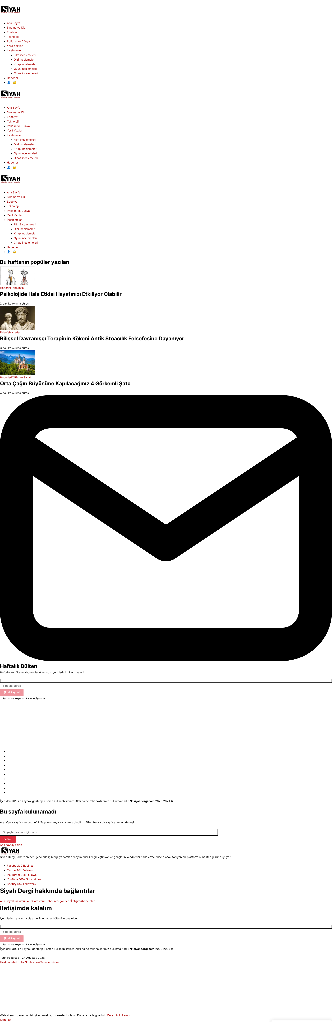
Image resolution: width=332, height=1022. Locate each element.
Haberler (12, 247)
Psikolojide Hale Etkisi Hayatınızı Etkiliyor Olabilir (61, 294)
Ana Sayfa (13, 192)
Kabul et (5, 1019)
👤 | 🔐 (11, 251)
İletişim (75, 901)
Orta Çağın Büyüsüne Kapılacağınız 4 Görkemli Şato (65, 383)
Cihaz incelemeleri (26, 242)
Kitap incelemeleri (25, 233)
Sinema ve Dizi (16, 197)
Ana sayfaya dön (11, 845)
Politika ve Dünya (18, 210)
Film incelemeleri (25, 224)
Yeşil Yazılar (15, 215)
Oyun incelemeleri (25, 238)
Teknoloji (13, 206)
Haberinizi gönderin (58, 901)
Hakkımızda (21, 901)
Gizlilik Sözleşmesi (27, 962)
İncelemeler (14, 219)
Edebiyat (13, 201)
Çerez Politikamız (118, 1015)
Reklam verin (37, 901)
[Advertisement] (104, 725)
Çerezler (45, 962)
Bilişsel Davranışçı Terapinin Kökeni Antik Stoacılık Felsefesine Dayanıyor (92, 338)
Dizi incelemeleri (24, 229)
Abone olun (87, 901)
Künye (55, 962)
